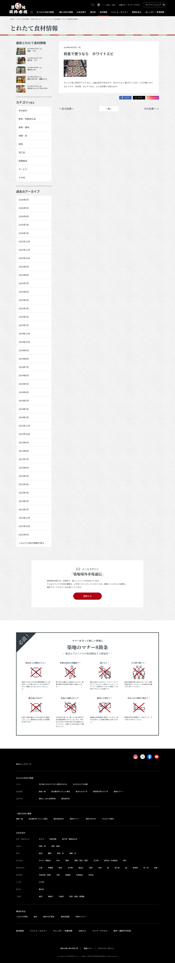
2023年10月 (24, 434)
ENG (108, 5)
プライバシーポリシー (106, 948)
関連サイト (88, 948)
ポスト (140, 98)
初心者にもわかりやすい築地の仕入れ (53, 784)
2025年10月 (24, 258)
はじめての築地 (108, 819)
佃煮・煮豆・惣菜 (81, 860)
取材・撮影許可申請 (122, 930)
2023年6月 (24, 467)
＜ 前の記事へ (66, 108)
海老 (90, 867)
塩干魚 (117, 867)
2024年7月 (24, 367)
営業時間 (154, 12)
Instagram (154, 98)
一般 (65, 12)
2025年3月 (24, 308)
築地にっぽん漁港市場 (47, 798)
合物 (100, 867)
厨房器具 (23, 160)
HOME (12, 19)
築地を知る (136, 12)
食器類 (67, 875)
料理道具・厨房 (45, 875)
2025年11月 (24, 249)
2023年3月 (24, 492)
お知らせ (122, 5)
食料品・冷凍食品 (111, 860)
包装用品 (79, 875)
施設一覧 (42, 791)
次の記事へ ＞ (151, 108)
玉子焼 (95, 860)
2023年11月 (24, 425)
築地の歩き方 (91, 819)
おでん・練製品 (45, 860)
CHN (113, 5)
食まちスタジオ (81, 791)
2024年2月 (24, 408)
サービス (23, 169)
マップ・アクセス (134, 5)
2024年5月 (24, 383)
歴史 (35, 916)
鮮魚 (60, 867)
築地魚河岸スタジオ (100, 791)
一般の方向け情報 (23, 813)
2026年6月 (24, 199)
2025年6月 (24, 291)
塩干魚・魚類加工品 (69, 839)
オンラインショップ (153, 4)
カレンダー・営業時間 (62, 930)
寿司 (40, 896)
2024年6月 (24, 375)
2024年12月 (24, 333)
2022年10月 (24, 526)
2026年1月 (24, 233)
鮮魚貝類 (53, 839)
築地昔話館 (65, 916)
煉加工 (80, 867)
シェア (126, 98)
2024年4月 (24, 392)
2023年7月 (24, 459)
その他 (22, 177)
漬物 (67, 860)
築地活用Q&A (59, 819)
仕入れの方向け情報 (24, 778)
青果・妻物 (24, 127)
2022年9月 (24, 534)
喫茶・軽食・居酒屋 (76, 896)
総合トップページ (23, 764)
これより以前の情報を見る (31, 542)
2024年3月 (24, 400)
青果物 (135, 867)
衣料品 (90, 875)
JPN (103, 5)
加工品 (22, 152)
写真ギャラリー (81, 916)
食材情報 (103, 12)
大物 (40, 867)
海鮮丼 (50, 896)
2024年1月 (24, 417)
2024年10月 (24, 341)
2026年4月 (24, 216)
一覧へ (109, 108)
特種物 (50, 867)
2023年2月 (24, 501)
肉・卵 (145, 867)
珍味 (58, 860)
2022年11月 (24, 517)
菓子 (125, 860)
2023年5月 (24, 475)
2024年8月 (24, 358)
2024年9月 (24, 350)
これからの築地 (22, 916)
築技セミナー (119, 791)
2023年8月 (24, 450)
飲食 (156, 867)
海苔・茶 (60, 853)
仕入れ (45, 12)
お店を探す (81, 12)
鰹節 (49, 853)
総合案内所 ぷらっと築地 (60, 791)
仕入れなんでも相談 (80, 784)
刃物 (58, 875)
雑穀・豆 (72, 853)
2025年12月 (24, 241)
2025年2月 (24, 316)
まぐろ (41, 839)
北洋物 (70, 867)
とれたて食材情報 (23, 19)
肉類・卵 (23, 135)
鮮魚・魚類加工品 (27, 118)
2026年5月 (24, 207)
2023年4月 (24, 484)
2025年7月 (24, 283)
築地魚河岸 (65, 798)
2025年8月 (24, 274)
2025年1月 (24, 325)
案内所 (93, 12)
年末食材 (23, 110)
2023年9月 (24, 442)
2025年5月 (24, 300)
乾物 (21, 143)
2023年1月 (24, 509)
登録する (87, 596)
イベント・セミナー (38, 930)
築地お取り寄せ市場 (67, 948)
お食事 (61, 896)
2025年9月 (24, 266)
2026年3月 (24, 224)
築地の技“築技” (49, 916)
